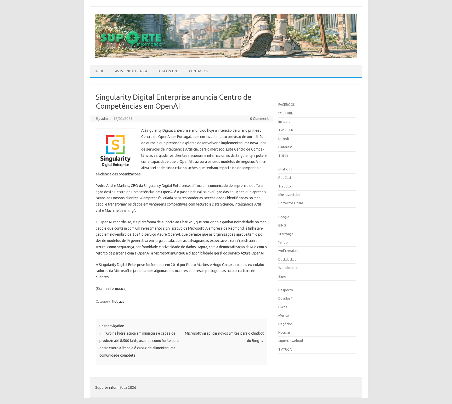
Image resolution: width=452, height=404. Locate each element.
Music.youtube (289, 194)
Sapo (282, 276)
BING (282, 225)
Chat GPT (285, 169)
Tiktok (283, 155)
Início (100, 71)
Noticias (118, 301)
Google (283, 217)
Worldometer (288, 267)
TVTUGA (285, 349)
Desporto (285, 290)
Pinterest (285, 147)
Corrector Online (291, 203)
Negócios (285, 324)
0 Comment (259, 119)
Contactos (198, 71)
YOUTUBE (285, 113)
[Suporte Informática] (226, 56)
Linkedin (284, 138)
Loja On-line (168, 71)
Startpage (285, 234)
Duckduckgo (287, 259)
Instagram (285, 121)
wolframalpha (289, 250)
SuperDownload (290, 340)
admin (106, 119)
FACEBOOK (286, 104)
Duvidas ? (285, 298)
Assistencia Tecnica (131, 71)
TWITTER (285, 130)
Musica (283, 315)
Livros (282, 307)
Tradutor (285, 186)
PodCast (284, 177)
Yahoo (283, 242)
